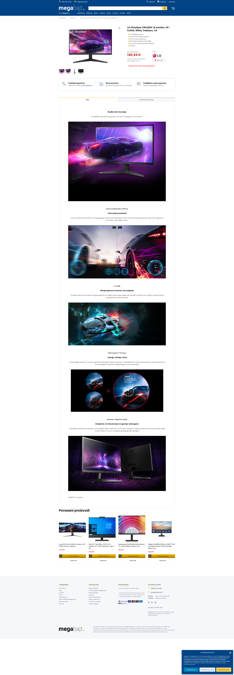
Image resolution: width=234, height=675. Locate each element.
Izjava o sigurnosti (94, 599)
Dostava (102, 13)
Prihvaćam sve (191, 670)
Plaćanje (89, 13)
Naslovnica (81, 13)
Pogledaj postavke (223, 670)
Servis (96, 13)
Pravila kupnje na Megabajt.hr (97, 590)
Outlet (129, 13)
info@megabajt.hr (87, 85)
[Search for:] (127, 8)
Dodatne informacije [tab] (146, 99)
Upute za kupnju (93, 604)
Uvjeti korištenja (93, 588)
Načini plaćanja (93, 593)
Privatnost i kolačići (94, 601)
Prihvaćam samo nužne (207, 670)
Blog (60, 590)
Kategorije (65, 13)
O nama (115, 13)
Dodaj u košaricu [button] (74, 556)
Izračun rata (160, 60)
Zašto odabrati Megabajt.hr (67, 599)
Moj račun (172, 2)
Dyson (109, 13)
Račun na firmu (63, 601)
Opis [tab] (87, 99)
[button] (230, 652)
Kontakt (122, 13)
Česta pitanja (63, 597)
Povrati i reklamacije (95, 597)
